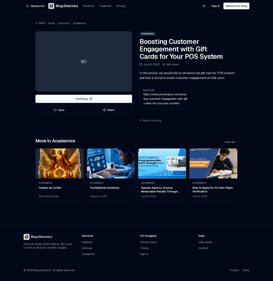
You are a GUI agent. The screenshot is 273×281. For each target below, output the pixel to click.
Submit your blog (236, 6)
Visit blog (82, 98)
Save (61, 110)
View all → (231, 142)
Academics (79, 23)
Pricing (120, 6)
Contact (203, 248)
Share (110, 110)
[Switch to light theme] (204, 6)
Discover (89, 6)
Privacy (234, 270)
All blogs (87, 248)
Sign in (215, 6)
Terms (245, 270)
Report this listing (152, 120)
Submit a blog (148, 242)
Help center (205, 242)
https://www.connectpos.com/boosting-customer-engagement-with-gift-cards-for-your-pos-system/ (165, 99)
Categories (88, 254)
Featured (105, 6)
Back (42, 23)
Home (51, 23)
